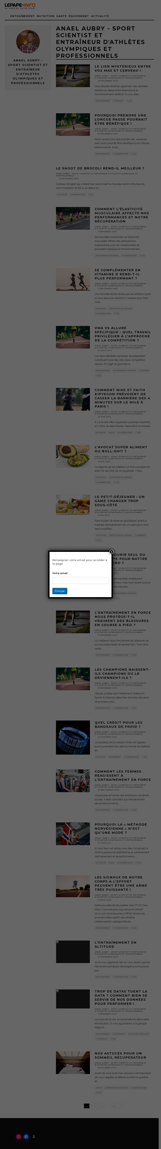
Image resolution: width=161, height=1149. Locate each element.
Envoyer (60, 591)
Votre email (60, 573)
